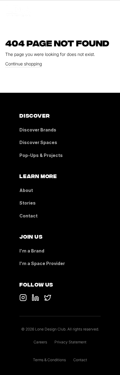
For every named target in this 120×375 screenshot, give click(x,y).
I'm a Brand (31, 250)
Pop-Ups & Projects (41, 155)
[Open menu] (110, 11)
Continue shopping (23, 63)
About (26, 190)
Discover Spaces (38, 142)
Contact (28, 215)
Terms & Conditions (49, 359)
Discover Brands (37, 129)
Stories (27, 202)
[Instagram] (47, 297)
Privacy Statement (70, 342)
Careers (40, 342)
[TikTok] (23, 297)
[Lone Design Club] (18, 11)
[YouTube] (35, 297)
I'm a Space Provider (42, 263)
